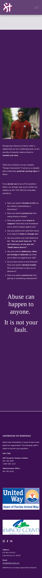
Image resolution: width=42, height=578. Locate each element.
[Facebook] (7, 541)
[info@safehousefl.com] (11, 541)
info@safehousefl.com (11, 563)
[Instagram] (4, 541)
